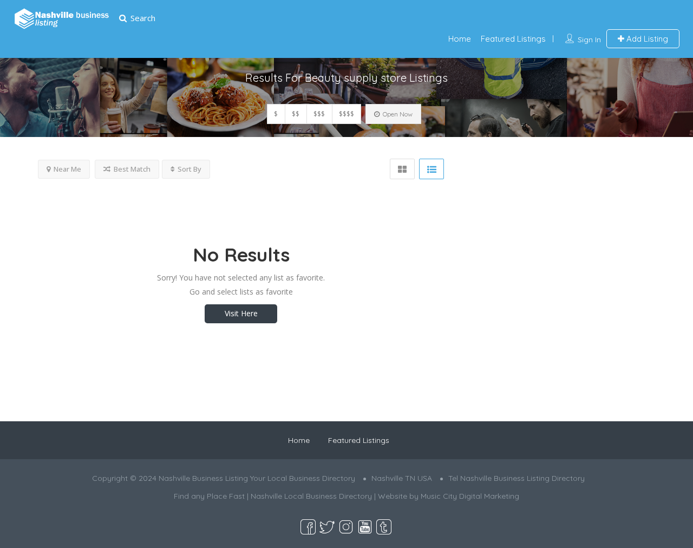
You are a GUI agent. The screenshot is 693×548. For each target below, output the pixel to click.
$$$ (319, 114)
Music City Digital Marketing (470, 496)
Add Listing (646, 39)
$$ (295, 114)
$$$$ (346, 114)
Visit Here (241, 313)
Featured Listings (513, 39)
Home (459, 39)
